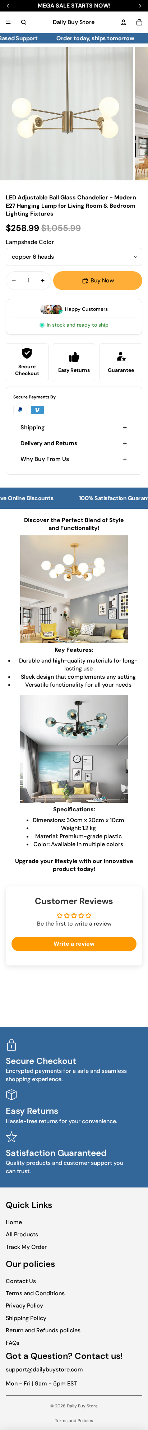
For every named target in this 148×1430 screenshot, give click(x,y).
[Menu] (8, 22)
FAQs (12, 1343)
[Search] (24, 22)
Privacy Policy (24, 1305)
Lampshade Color (30, 242)
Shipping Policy (26, 1318)
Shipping (32, 427)
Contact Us (21, 1281)
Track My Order (26, 1247)
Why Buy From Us (44, 459)
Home (14, 1222)
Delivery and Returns (48, 443)
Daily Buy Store (82, 1406)
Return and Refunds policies (43, 1330)
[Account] (123, 22)
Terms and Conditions (35, 1293)
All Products (22, 1234)
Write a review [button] (74, 943)
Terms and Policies (74, 1421)
